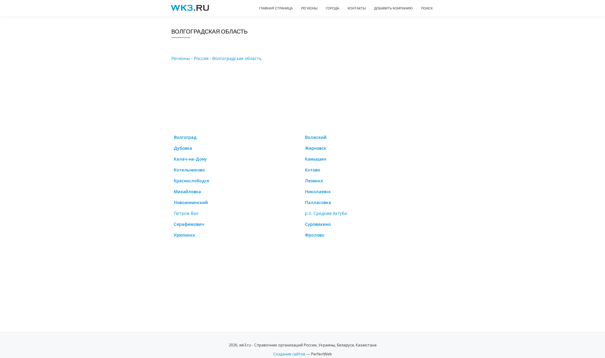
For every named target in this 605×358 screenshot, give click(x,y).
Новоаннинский (191, 202)
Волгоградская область (237, 58)
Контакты (357, 8)
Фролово (314, 235)
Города (332, 8)
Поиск (427, 8)
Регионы (309, 8)
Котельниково (189, 170)
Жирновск (315, 148)
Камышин (315, 159)
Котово (312, 170)
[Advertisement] (309, 99)
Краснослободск (191, 180)
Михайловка (187, 191)
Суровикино (318, 224)
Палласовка (318, 202)
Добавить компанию (393, 8)
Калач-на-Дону (190, 159)
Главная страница (276, 8)
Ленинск (314, 180)
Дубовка (183, 148)
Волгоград (185, 137)
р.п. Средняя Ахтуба (326, 213)
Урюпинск (184, 235)
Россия (201, 58)
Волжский (316, 137)
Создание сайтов (289, 354)
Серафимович (189, 224)
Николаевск (318, 191)
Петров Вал (186, 213)
